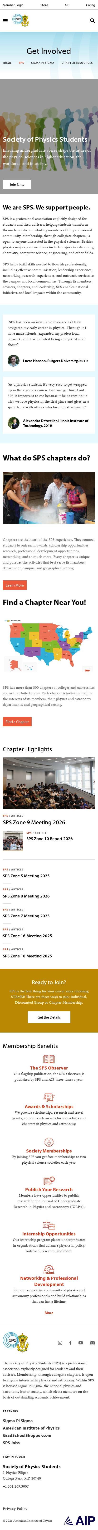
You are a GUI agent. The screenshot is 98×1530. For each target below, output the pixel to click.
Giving (90, 5)
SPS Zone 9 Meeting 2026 (34, 822)
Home (7, 62)
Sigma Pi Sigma (42, 62)
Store (44, 5)
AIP (67, 5)
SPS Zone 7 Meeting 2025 (26, 916)
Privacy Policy (15, 1508)
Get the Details (49, 1017)
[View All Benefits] (49, 1312)
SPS (21, 62)
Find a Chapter (17, 721)
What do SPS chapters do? (46, 457)
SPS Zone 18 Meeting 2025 (27, 956)
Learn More (15, 585)
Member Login (13, 5)
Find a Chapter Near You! (44, 602)
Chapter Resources (77, 62)
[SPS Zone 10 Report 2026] (13, 841)
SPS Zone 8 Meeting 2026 (26, 896)
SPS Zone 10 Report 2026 (49, 838)
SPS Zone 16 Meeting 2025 (27, 935)
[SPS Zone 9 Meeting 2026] (49, 783)
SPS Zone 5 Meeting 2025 (26, 876)
